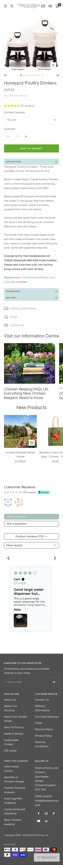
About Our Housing (10, 708)
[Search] (11, 6)
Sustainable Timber (11, 742)
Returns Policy (44, 729)
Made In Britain (13, 733)
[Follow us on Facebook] (39, 813)
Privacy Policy (43, 735)
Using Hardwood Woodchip (14, 811)
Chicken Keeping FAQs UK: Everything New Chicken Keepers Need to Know (26, 393)
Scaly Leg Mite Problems (13, 800)
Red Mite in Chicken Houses (14, 779)
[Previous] (5, 75)
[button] (12, 105)
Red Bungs (28, 277)
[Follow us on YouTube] (39, 821)
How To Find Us (14, 727)
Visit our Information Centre (31, 335)
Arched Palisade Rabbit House (20, 454)
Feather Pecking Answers (14, 790)
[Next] (57, 75)
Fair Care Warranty (46, 716)
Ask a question (17, 523)
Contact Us (17, 325)
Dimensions (13, 291)
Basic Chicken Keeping (13, 822)
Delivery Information (23, 308)
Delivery (11, 298)
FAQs (13, 316)
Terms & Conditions (41, 744)
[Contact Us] (43, 6)
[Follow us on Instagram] (46, 813)
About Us (10, 699)
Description (13, 162)
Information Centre (11, 768)
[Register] (53, 682)
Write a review (16, 516)
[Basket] (57, 6)
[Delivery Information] (50, 6)
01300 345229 (43, 796)
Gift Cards (10, 750)
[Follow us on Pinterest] (54, 813)
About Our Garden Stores (15, 719)
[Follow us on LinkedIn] (46, 821)
